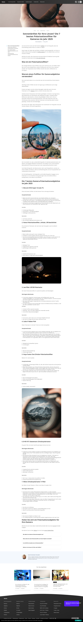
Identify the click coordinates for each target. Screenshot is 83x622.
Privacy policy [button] (40, 620)
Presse (29, 618)
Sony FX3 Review (43, 605)
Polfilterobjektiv (41, 52)
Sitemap (33, 618)
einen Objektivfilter (49, 530)
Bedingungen (15, 618)
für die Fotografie (41, 58)
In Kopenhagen (19, 612)
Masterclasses (56, 612)
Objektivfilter (42, 30)
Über (26, 618)
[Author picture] (24, 556)
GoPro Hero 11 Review (44, 610)
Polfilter (42, 46)
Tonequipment (6, 612)
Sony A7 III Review (43, 612)
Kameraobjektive (38, 41)
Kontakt (37, 618)
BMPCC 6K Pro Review (44, 608)
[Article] (22, 575)
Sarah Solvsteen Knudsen (34, 555)
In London (18, 610)
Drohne (5, 608)
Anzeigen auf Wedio (44, 618)
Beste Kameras (31, 603)
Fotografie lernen (57, 605)
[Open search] (76, 2)
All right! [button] (78, 620)
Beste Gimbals (31, 608)
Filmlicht (5, 614)
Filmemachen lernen (57, 603)
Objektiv (32, 91)
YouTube (55, 582)
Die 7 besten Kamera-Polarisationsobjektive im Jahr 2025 (13, 50)
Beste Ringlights (32, 610)
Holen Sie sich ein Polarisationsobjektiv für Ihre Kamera (13, 54)
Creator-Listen (56, 610)
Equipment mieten (20, 1)
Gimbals (5, 610)
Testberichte (36, 1)
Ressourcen (56, 601)
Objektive (5, 605)
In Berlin (18, 614)
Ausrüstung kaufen (11, 1)
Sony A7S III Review (43, 603)
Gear (38, 30)
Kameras (5, 603)
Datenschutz (21, 618)
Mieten (35, 530)
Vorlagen (55, 608)
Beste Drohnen (31, 605)
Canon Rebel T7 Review (44, 614)
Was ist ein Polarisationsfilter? (13, 45)
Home (35, 30)
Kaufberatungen (29, 1)
